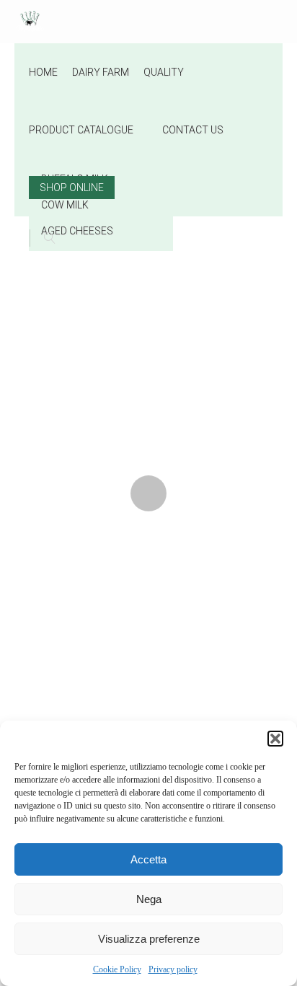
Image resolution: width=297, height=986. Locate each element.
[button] (275, 738)
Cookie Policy (117, 969)
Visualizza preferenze (149, 939)
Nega (148, 899)
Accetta (148, 859)
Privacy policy (173, 969)
